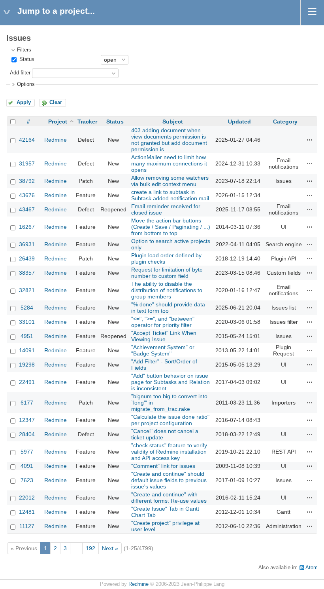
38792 (27, 181)
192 (90, 548)
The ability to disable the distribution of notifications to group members (166, 290)
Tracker (87, 121)
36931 (27, 244)
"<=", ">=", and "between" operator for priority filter (162, 321)
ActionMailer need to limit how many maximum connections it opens (169, 163)
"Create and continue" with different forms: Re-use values (169, 497)
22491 (27, 382)
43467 (27, 209)
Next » (110, 548)
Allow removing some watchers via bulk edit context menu (170, 181)
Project (57, 121)
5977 (27, 451)
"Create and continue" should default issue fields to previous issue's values (169, 480)
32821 (27, 290)
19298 (27, 364)
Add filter (20, 73)
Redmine (55, 140)
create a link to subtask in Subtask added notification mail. (171, 195)
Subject (172, 121)
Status (26, 59)
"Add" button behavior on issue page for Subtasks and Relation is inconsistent (170, 381)
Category (285, 121)
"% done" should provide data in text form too (168, 307)
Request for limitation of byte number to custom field (167, 272)
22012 (27, 497)
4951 (27, 336)
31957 (27, 163)
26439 (27, 258)
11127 (26, 526)
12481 (27, 512)
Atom (311, 567)
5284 (27, 307)
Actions (310, 140)
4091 (27, 466)
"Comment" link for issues (163, 466)
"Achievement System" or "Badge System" (162, 350)
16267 (27, 227)
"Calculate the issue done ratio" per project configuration (170, 420)
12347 (27, 420)
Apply (24, 102)
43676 (27, 195)
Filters (24, 50)
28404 (27, 434)
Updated (239, 121)
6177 (27, 402)
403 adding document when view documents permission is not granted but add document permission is (169, 139)
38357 (27, 273)
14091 (27, 350)
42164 (27, 140)
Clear (55, 102)
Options (26, 84)
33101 (27, 322)
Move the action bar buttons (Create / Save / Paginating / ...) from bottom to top (170, 226)
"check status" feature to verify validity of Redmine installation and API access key (169, 451)
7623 (27, 480)
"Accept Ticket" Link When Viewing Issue (163, 336)
